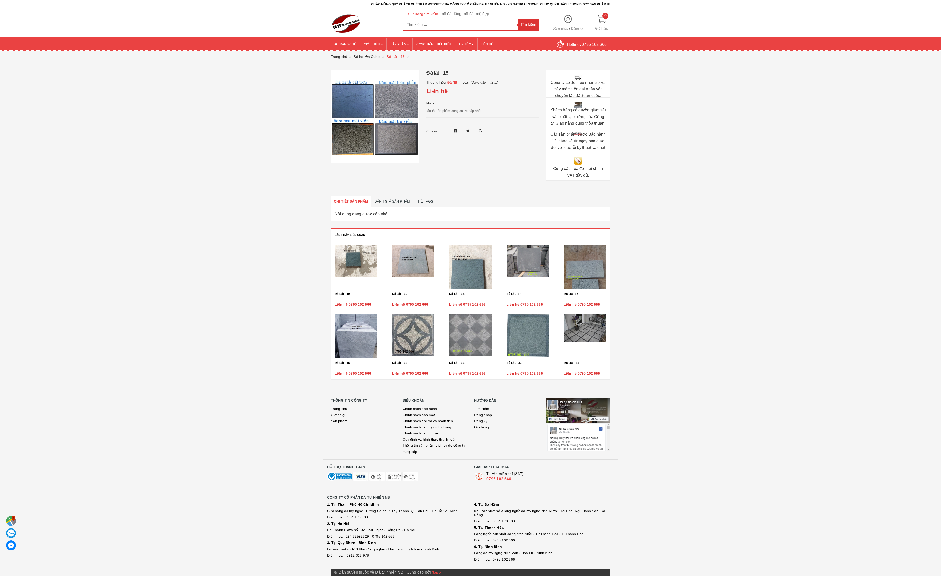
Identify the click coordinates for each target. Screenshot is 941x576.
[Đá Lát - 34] (413, 336)
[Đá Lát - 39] (413, 267)
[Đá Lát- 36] (585, 267)
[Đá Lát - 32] (528, 336)
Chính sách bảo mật (419, 415)
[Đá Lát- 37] (528, 267)
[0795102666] (11, 545)
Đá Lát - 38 (457, 294)
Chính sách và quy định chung (427, 427)
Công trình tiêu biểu (433, 44)
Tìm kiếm (481, 409)
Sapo (436, 572)
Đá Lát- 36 (571, 294)
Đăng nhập (560, 28)
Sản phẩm (398, 44)
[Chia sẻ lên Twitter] (468, 130)
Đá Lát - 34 (400, 363)
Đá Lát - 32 (514, 363)
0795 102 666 (498, 479)
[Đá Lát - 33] (470, 336)
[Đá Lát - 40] (356, 267)
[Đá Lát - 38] (470, 267)
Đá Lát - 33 (457, 363)
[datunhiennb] (363, 23)
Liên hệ (487, 44)
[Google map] (11, 521)
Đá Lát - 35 (342, 363)
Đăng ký (577, 28)
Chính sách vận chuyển (421, 433)
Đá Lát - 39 (400, 294)
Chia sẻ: (432, 131)
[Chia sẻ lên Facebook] (456, 130)
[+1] (481, 130)
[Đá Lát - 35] (356, 336)
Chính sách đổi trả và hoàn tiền (428, 421)
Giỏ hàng (481, 427)
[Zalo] (11, 533)
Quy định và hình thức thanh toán (430, 439)
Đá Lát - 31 (571, 363)
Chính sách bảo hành (420, 409)
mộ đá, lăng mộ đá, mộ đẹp (465, 14)
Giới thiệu (372, 44)
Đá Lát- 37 (514, 294)
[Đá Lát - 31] (585, 336)
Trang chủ (346, 44)
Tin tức (465, 44)
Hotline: (587, 44)
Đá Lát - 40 (342, 294)
